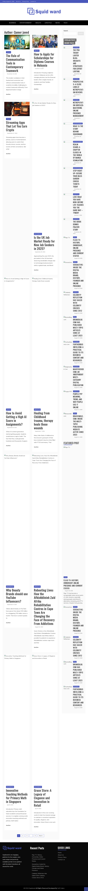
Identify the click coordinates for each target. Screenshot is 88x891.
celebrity (76, 292)
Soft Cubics (60, 888)
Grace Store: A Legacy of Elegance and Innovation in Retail (42, 797)
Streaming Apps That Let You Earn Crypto (16, 126)
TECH (65, 23)
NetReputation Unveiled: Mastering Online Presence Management (78, 109)
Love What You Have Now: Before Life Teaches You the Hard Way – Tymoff (78, 205)
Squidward (32, 888)
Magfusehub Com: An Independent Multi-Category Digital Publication (78, 377)
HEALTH (38, 23)
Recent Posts (69, 43)
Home (60, 852)
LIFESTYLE (48, 23)
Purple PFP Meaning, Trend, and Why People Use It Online (78, 401)
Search (66, 31)
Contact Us (33, 1)
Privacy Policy (25, 1)
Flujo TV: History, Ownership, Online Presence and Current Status (78, 247)
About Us (18, 1)
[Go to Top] (86, 889)
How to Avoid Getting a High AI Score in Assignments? (16, 418)
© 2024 (26, 888)
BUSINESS (12, 23)
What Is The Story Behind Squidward (78, 130)
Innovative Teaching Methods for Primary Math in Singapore (17, 796)
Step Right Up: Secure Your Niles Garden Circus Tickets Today (77, 178)
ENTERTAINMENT (26, 23)
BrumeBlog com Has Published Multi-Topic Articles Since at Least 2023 (78, 327)
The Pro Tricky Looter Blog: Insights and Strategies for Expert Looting (77, 61)
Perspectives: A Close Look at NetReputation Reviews (78, 87)
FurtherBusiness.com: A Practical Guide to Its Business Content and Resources (78, 352)
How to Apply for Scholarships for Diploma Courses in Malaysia (44, 60)
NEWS (57, 23)
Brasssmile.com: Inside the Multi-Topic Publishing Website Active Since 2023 (78, 425)
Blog (75, 317)
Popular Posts (70, 40)
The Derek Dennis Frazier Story (77, 225)
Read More (8, 94)
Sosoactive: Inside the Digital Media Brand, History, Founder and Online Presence (78, 275)
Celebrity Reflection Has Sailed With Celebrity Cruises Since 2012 (39, 875)
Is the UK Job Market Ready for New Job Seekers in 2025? (44, 243)
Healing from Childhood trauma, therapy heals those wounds (43, 420)
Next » (41, 835)
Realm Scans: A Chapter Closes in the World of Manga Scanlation (78, 152)
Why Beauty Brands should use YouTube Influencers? (17, 596)
